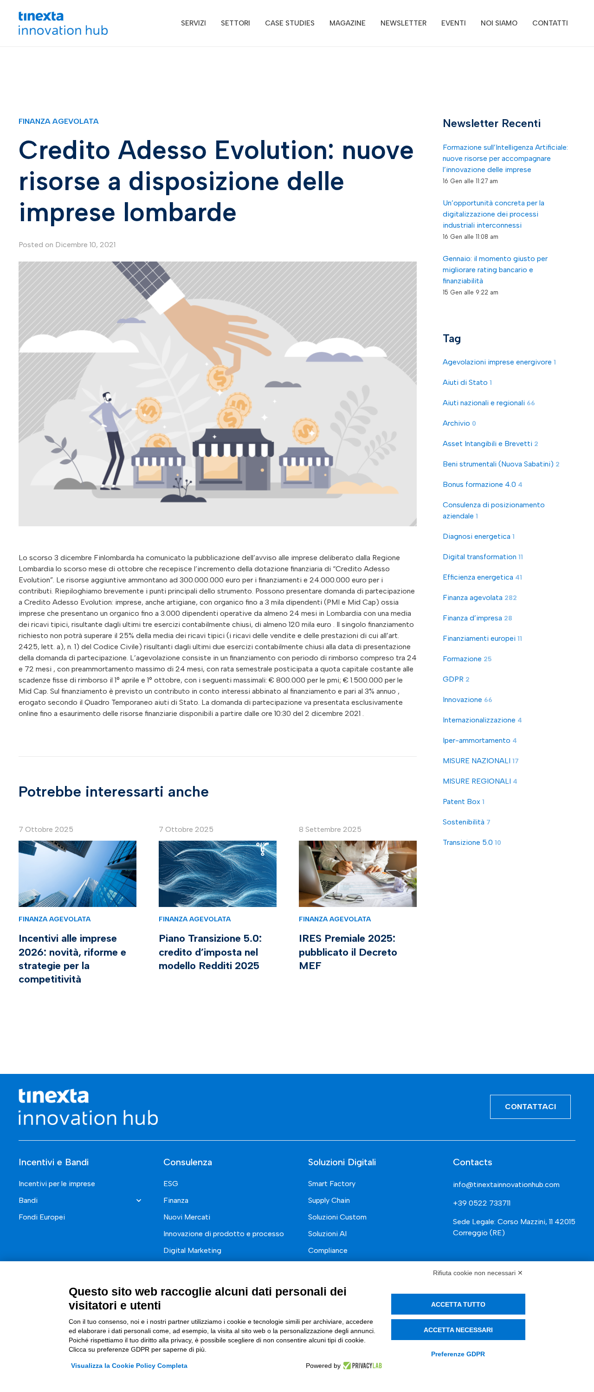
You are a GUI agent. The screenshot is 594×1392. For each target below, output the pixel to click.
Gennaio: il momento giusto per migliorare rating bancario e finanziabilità (495, 269)
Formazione (467, 658)
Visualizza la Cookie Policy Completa (129, 1365)
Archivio (459, 422)
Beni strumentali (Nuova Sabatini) (501, 463)
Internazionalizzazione (482, 719)
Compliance (328, 1250)
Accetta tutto (458, 1304)
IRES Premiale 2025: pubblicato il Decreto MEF (348, 951)
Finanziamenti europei (482, 637)
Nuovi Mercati (186, 1217)
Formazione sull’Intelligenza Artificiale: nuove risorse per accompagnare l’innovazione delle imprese (505, 157)
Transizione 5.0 (472, 841)
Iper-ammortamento (480, 739)
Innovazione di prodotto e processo (223, 1233)
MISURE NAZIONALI (481, 760)
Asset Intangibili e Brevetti (490, 443)
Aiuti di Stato (467, 381)
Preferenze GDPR (458, 1354)
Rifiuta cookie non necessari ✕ (478, 1273)
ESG (170, 1183)
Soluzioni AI (327, 1233)
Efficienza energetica (482, 576)
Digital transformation (483, 556)
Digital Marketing (192, 1250)
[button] (212, 23)
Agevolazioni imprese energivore (499, 361)
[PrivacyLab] (361, 1365)
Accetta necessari (458, 1330)
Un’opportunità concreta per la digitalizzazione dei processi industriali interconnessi (493, 213)
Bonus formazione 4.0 (483, 483)
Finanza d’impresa (477, 617)
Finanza (175, 1200)
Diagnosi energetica (479, 535)
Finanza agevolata (59, 121)
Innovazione (467, 699)
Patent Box (463, 801)
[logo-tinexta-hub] (63, 23)
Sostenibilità (467, 821)
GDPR (456, 678)
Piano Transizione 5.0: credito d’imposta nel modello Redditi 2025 (210, 951)
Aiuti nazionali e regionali (489, 402)
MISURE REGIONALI (480, 780)
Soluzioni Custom (337, 1217)
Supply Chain (329, 1200)
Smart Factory (331, 1183)
